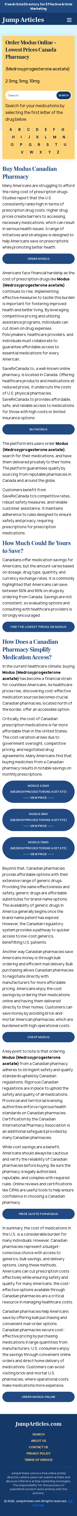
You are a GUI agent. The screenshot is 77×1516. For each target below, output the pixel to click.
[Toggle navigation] (69, 20)
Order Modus (38, 259)
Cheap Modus (38, 1037)
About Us (38, 1441)
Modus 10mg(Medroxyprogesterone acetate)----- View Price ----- (38, 848)
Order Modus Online (38, 1397)
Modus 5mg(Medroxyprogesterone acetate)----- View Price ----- (38, 820)
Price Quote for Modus (38, 1214)
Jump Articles (23, 19)
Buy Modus (38, 429)
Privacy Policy (38, 1453)
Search (64, 95)
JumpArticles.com (38, 1424)
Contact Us (38, 1447)
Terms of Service (38, 1460)
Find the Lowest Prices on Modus (38, 627)
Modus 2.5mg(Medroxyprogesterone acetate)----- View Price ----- (38, 791)
